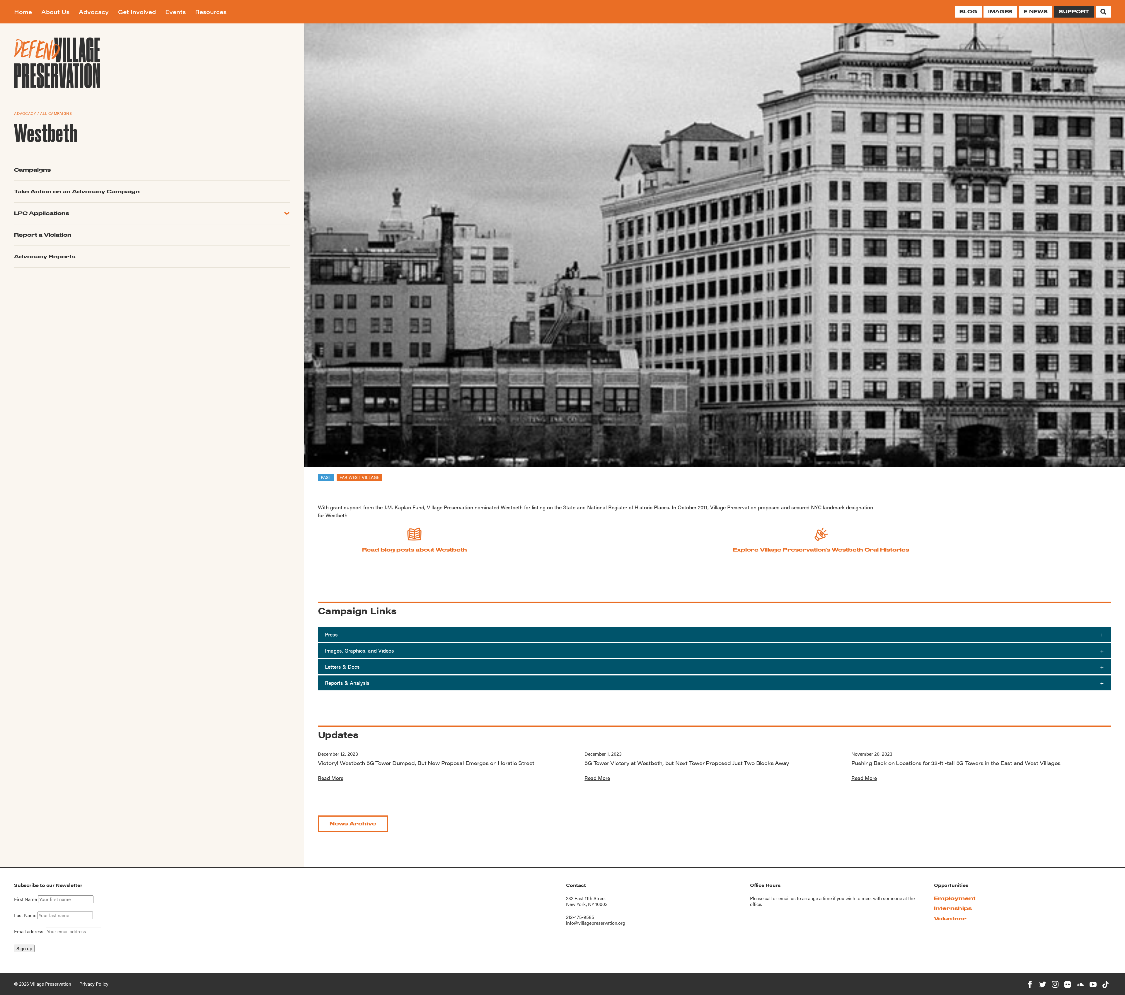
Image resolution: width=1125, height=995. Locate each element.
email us (787, 898)
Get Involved (137, 11)
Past (326, 477)
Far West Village (359, 477)
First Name (25, 899)
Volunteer (950, 918)
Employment (955, 898)
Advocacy (94, 11)
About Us (55, 11)
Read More (330, 777)
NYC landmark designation (842, 507)
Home (23, 11)
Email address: (30, 931)
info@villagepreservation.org (595, 922)
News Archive (353, 823)
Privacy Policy (93, 983)
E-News (1036, 11)
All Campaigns (56, 113)
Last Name (25, 915)
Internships (953, 908)
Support (1074, 11)
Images (1000, 11)
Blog (968, 11)
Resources (210, 11)
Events (175, 11)
